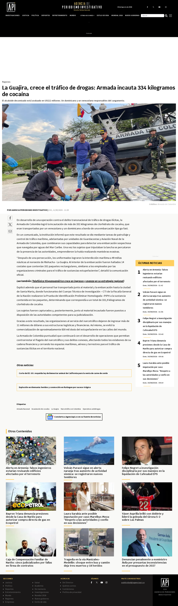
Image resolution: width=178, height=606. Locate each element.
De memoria (40, 589)
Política (8, 585)
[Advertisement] (89, 61)
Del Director (67, 582)
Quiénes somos (69, 585)
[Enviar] (10, 231)
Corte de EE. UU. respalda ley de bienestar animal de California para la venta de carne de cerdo (63, 373)
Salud (37, 582)
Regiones (6, 81)
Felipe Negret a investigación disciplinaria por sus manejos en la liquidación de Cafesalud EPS (157, 326)
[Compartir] (10, 218)
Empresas (9, 602)
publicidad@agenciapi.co (133, 582)
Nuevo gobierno (42, 598)
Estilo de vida (40, 602)
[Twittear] (10, 226)
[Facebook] (93, 582)
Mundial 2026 (40, 595)
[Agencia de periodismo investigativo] (31, 7)
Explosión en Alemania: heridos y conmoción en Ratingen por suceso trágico (55, 387)
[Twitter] (98, 582)
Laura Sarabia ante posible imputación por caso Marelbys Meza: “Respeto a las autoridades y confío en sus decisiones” (156, 373)
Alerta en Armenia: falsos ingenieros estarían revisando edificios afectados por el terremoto (156, 277)
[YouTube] (103, 582)
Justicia (8, 582)
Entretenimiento (13, 592)
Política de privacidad (71, 592)
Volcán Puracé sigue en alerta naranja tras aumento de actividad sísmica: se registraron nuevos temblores (157, 302)
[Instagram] (108, 582)
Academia (39, 585)
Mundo (8, 595)
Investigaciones (42, 592)
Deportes (9, 589)
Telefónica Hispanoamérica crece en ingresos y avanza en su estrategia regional (77, 281)
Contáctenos (68, 589)
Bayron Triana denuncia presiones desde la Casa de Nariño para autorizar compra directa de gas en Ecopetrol (157, 348)
